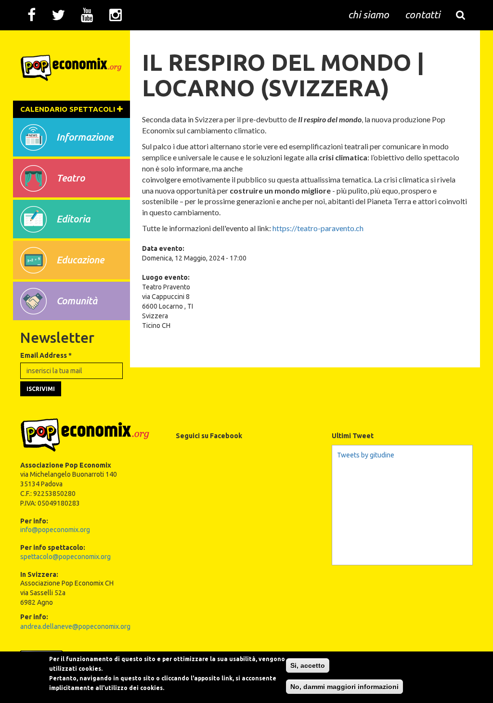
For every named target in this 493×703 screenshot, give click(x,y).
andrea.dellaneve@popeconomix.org (75, 626)
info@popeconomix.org (55, 530)
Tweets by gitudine (365, 455)
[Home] (71, 64)
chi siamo (368, 14)
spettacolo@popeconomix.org (65, 556)
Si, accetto (307, 665)
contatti (422, 14)
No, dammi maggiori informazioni (344, 686)
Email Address (46, 355)
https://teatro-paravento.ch (317, 228)
